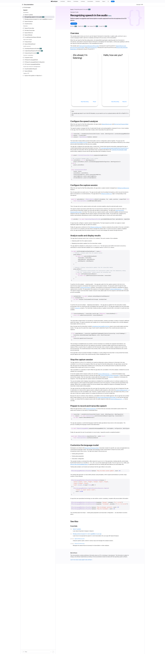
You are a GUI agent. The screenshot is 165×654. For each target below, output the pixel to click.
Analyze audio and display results (85, 235)
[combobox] (37, 651)
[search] (36, 651)
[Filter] (37, 652)
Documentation (29, 4)
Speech (72, 9)
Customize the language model (119, 149)
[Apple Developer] (54, 1)
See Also (74, 521)
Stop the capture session (81, 359)
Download (73, 23)
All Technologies (26, 7)
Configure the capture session (84, 185)
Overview (74, 33)
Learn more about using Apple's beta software (81, 559)
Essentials (73, 526)
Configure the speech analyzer (84, 121)
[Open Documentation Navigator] (23, 4)
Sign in (113, 1)
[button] (108, 1)
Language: (138, 4)
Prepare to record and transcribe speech (88, 406)
